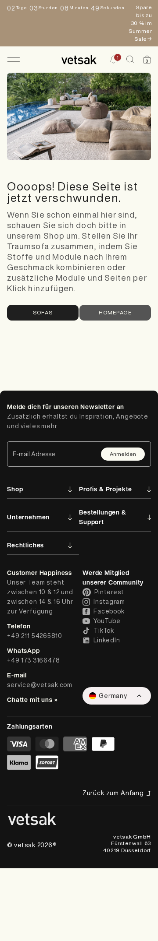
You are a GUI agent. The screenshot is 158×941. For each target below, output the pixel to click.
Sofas (43, 312)
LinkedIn (106, 640)
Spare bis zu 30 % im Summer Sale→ (140, 23)
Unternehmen (28, 517)
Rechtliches (25, 545)
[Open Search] (130, 59)
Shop (15, 488)
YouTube (107, 621)
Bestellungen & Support (102, 517)
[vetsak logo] (79, 59)
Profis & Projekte (105, 488)
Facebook (109, 611)
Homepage (115, 312)
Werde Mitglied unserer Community (113, 577)
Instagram (109, 602)
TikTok (103, 630)
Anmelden (123, 454)
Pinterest (109, 592)
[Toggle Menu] (13, 59)
